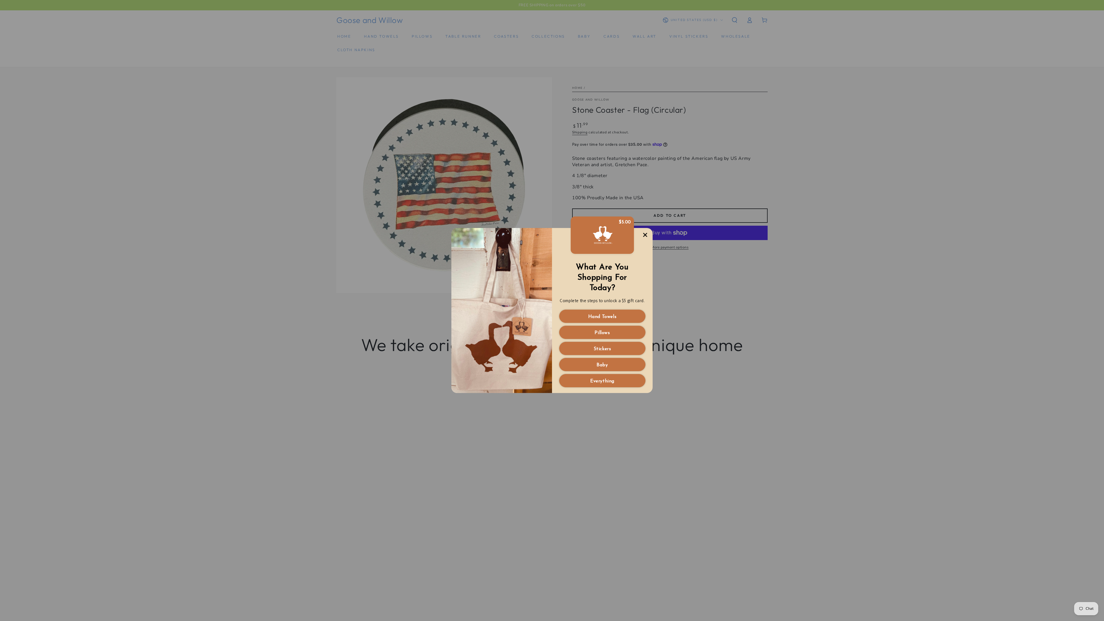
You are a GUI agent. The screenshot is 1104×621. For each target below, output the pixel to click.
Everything (602, 381)
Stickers (602, 349)
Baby (602, 365)
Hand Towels (602, 317)
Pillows (602, 333)
